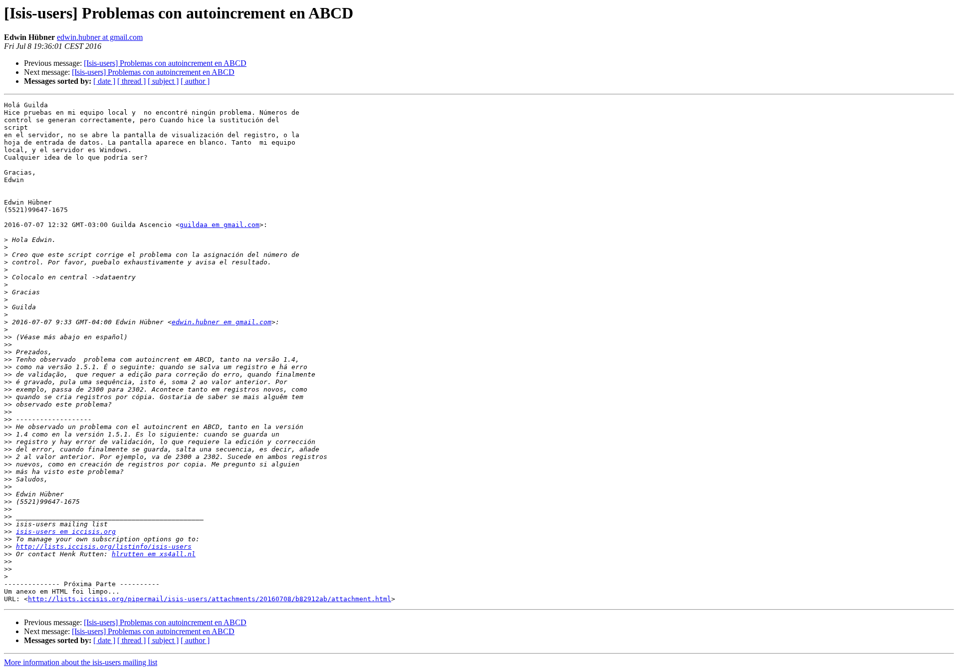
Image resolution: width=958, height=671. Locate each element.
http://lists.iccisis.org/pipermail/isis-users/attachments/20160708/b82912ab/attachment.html (209, 599)
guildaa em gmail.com (219, 224)
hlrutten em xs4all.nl (154, 554)
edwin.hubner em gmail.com (221, 322)
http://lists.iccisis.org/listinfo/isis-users (104, 546)
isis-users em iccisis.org (66, 531)
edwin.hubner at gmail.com (100, 37)
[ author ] (195, 81)
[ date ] (104, 81)
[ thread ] (131, 81)
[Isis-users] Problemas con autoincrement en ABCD (165, 63)
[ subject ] (163, 81)
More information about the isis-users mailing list (80, 662)
